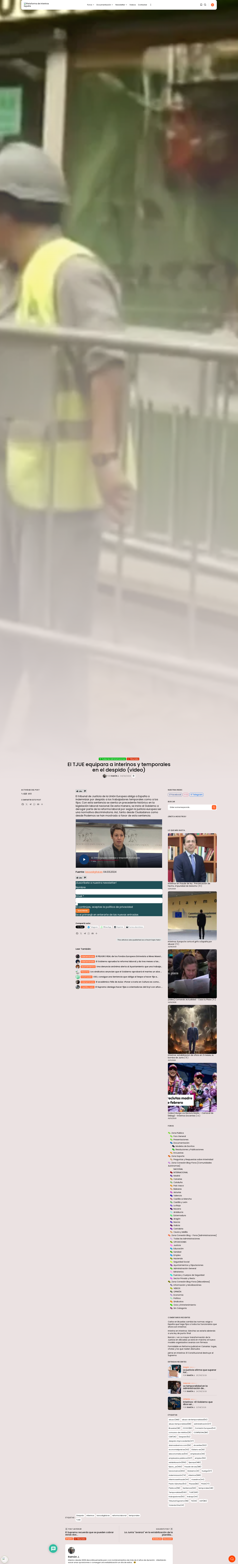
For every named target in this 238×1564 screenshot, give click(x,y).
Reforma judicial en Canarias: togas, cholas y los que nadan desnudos (192, 1347)
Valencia (186, 1383)
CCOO (187, 1428)
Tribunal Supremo (179, 1501)
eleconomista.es (178, 1454)
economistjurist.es (179, 1449)
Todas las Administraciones (113, 759)
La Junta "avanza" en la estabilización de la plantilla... (148, 1533)
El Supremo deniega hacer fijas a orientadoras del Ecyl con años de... (130, 987)
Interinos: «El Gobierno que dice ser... (198, 1403)
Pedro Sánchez (177, 1483)
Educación (167, 1539)
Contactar (142, 4)
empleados (197, 1454)
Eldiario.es (198, 1449)
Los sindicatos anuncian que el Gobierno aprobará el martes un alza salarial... (129, 971)
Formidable (173, 1346)
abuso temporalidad (180, 1424)
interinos (194, 1475)
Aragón (186, 1367)
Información (86, 977)
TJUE (193, 1492)
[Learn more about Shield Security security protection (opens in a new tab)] (4, 1559)
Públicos (174, 1488)
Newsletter (120, 4)
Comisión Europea (205, 1428)
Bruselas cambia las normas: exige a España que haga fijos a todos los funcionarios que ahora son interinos (192, 1324)
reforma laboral (119, 1515)
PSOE (205, 1483)
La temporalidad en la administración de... (195, 1387)
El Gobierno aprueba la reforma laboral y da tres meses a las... (128, 961)
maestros (197, 1479)
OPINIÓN (186, 1399)
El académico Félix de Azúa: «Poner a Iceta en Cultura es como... (128, 981)
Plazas (194, 1483)
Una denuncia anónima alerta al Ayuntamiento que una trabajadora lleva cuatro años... (141, 966)
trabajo (192, 1496)
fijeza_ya (175, 1466)
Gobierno (193, 1471)
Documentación (104, 4)
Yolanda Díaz (176, 1505)
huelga (207, 1471)
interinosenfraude (179, 1479)
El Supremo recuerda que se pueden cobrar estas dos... (89, 1533)
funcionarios (177, 1471)
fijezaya (195, 1462)
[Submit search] (214, 807)
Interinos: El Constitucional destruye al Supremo (190, 1354)
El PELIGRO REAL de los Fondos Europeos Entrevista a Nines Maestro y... (131, 956)
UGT (203, 1501)
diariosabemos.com (180, 1445)
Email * (80, 896)
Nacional (85, 972)
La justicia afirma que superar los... (199, 1371)
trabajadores (177, 1496)
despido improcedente (181, 1441)
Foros (89, 4)
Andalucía (157, 1539)
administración (202, 1424)
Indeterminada (87, 956)
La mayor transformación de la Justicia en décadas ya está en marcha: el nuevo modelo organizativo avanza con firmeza (191, 1340)
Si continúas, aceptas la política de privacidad (104, 907)
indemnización (177, 1475)
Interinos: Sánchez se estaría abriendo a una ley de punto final (191, 1332)
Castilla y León (87, 987)
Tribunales (134, 759)
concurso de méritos (180, 1432)
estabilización (177, 1462)
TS (194, 1501)
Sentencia (189, 1488)
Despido (184, 1436)
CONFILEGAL (201, 1432)
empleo (200, 1458)
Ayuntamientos (88, 966)
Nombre (81, 887)
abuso (174, 1419)
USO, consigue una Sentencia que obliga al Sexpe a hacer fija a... (125, 976)
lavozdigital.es (94, 872)
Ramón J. (115, 776)
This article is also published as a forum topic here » (139, 940)
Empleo (69, 1539)
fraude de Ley (193, 1466)
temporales (206, 1488)
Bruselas (174, 1428)
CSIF (172, 1436)
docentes (200, 1445)
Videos (132, 4)
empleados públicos (180, 1458)
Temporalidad (178, 1492)
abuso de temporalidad (194, 1419)
